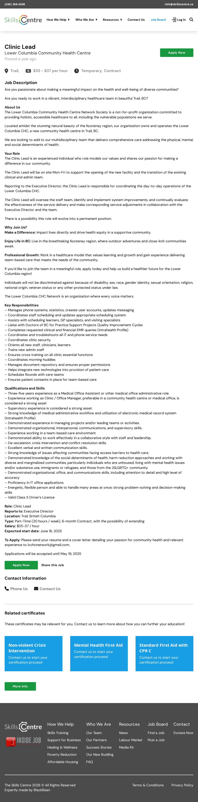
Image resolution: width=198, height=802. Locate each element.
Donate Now (183, 733)
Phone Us (19, 588)
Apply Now (176, 53)
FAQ (89, 762)
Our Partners (96, 740)
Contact (181, 724)
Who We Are (84, 20)
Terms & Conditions (148, 785)
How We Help (56, 20)
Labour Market (130, 740)
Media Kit (126, 747)
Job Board (158, 20)
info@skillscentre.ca (179, 4)
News (123, 733)
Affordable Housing (62, 762)
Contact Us (136, 20)
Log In (181, 20)
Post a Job (156, 740)
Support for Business (64, 740)
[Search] (191, 19)
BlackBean (42, 790)
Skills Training (57, 733)
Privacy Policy (182, 785)
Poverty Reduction (62, 754)
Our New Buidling (100, 754)
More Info (20, 686)
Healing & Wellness (62, 747)
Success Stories (99, 747)
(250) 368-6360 (15, 4)
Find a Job (156, 733)
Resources (111, 20)
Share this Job (52, 565)
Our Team (94, 733)
